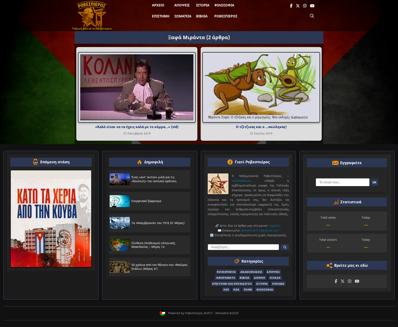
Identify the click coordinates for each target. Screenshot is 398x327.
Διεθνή (259, 278)
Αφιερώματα (225, 278)
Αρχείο (158, 5)
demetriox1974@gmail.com (260, 230)
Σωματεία (182, 16)
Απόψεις (182, 5)
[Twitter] (298, 6)
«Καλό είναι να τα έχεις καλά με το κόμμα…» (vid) (136, 127)
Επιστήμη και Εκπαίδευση (232, 284)
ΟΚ (374, 182)
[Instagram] (305, 6)
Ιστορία (202, 5)
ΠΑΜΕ (248, 289)
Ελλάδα (275, 278)
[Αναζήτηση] (312, 16)
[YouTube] (312, 6)
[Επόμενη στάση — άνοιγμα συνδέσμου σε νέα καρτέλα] (51, 218)
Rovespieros (226, 272)
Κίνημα (278, 284)
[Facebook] (291, 6)
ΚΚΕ (226, 289)
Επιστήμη (160, 16)
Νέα (236, 289)
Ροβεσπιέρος (225, 16)
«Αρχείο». (275, 226)
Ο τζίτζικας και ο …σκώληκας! (261, 127)
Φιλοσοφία (224, 5)
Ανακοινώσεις (251, 272)
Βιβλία (201, 16)
